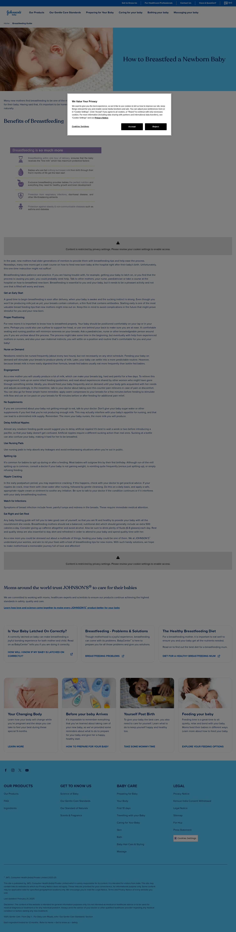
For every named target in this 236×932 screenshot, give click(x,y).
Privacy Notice (101, 118)
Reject (156, 127)
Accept (132, 127)
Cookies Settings (80, 126)
